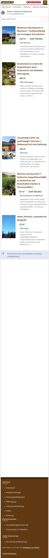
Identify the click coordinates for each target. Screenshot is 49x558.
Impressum (10, 488)
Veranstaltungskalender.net (17, 525)
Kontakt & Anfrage (13, 492)
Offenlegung (11, 502)
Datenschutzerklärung (15, 506)
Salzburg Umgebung (40, 7)
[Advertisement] (24, 117)
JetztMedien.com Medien (31, 547)
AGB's (8, 511)
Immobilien (17, 7)
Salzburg (27, 7)
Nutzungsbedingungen (15, 497)
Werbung (10, 516)
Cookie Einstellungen (9, 553)
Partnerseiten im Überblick (17, 530)
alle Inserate (6, 7)
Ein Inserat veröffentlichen (16, 542)
